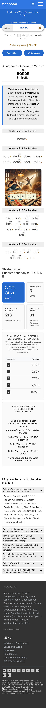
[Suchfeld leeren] (40, 27)
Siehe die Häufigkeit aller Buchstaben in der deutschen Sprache (23, 423)
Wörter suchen (34, 53)
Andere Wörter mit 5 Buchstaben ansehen (23, 431)
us (9, 675)
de (9, 671)
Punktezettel (10, 654)
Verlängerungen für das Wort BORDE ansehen (23, 459)
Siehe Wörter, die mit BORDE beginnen (23, 438)
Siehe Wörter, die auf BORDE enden (23, 452)
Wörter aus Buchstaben (16, 643)
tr (38, 671)
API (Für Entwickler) (14, 661)
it (23, 671)
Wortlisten (9, 650)
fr (19, 671)
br (4, 671)
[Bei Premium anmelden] (33, 3)
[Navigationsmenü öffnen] (40, 4)
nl (28, 671)
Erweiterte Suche (13, 646)
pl (33, 671)
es (14, 671)
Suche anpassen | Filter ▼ (23, 45)
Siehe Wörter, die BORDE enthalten (23, 445)
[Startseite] (9, 4)
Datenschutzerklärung (15, 657)
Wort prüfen (12, 53)
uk (4, 675)
